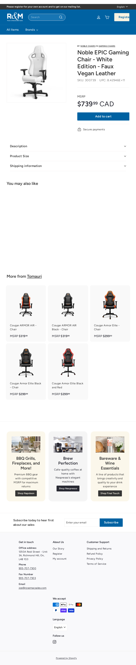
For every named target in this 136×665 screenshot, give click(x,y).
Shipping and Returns (99, 548)
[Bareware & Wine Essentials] (110, 444)
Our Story (58, 548)
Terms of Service (96, 563)
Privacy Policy (95, 558)
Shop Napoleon (26, 493)
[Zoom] (36, 72)
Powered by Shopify (66, 658)
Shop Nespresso (68, 488)
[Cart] (107, 17)
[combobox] (47, 17)
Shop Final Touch (110, 493)
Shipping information (26, 166)
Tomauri (34, 276)
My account (60, 558)
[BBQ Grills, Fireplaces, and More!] (26, 444)
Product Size (19, 156)
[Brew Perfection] (68, 444)
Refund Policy (95, 553)
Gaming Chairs (107, 46)
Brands (30, 30)
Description (18, 146)
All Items (13, 30)
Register (124, 17)
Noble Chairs (87, 46)
